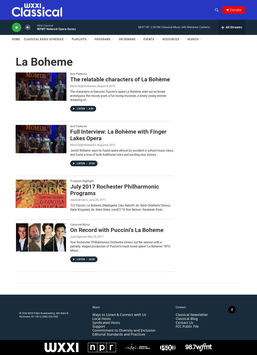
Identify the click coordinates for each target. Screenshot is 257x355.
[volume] (28, 27)
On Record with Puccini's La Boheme (116, 230)
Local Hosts (101, 318)
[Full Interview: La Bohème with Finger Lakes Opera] (41, 139)
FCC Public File (187, 326)
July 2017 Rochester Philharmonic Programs (114, 189)
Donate (235, 10)
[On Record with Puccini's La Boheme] (41, 237)
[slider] (33, 27)
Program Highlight (82, 181)
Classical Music (80, 224)
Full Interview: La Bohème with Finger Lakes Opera (118, 135)
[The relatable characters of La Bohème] (41, 86)
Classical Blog (187, 318)
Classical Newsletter (192, 314)
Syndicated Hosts (106, 322)
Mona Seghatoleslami (83, 86)
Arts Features (78, 73)
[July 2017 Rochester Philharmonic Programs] (41, 194)
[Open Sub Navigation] (66, 39)
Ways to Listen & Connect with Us (119, 314)
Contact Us (184, 322)
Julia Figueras (78, 236)
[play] (17, 27)
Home (16, 39)
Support (98, 326)
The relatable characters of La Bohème (120, 79)
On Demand (127, 39)
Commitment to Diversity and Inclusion (123, 330)
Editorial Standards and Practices (118, 334)
